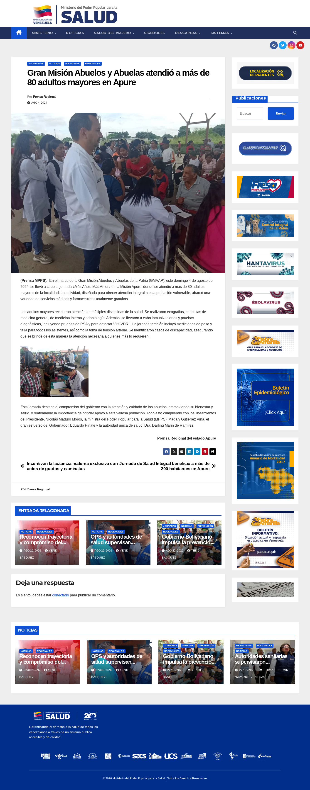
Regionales (92, 63)
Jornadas (169, 526)
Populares (72, 63)
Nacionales (36, 63)
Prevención (205, 526)
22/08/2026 (32, 670)
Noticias (75, 33)
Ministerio (43, 33)
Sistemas (220, 33)
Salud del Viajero (113, 33)
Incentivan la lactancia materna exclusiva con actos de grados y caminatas (72, 466)
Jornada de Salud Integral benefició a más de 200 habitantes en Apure (164, 466)
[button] (295, 33)
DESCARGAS (187, 33)
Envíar (281, 113)
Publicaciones (251, 98)
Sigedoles (154, 33)
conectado (60, 595)
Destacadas (244, 645)
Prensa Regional (44, 96)
